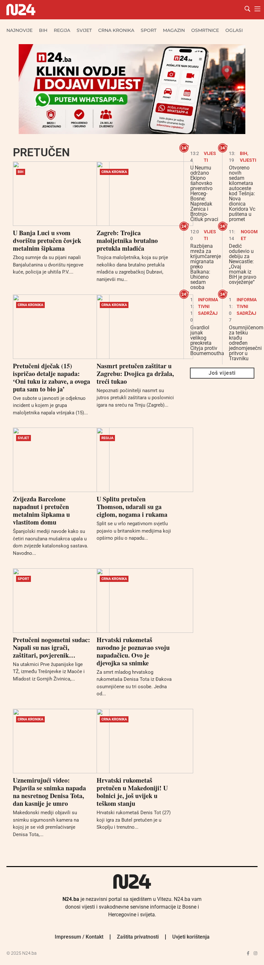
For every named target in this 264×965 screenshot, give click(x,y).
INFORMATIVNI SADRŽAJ (208, 306)
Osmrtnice (205, 30)
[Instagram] (255, 953)
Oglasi (234, 30)
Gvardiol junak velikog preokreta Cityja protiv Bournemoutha (207, 340)
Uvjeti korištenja (191, 937)
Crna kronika (116, 30)
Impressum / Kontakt (79, 937)
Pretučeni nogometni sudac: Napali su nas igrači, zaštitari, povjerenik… (51, 647)
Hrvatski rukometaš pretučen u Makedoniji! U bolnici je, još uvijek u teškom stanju (132, 792)
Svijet (84, 30)
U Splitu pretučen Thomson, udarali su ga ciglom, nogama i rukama (132, 506)
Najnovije (19, 30)
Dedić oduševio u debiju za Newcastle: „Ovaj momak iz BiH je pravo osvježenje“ (242, 264)
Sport (148, 30)
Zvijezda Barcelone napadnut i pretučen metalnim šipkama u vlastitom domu (41, 510)
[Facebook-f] (248, 953)
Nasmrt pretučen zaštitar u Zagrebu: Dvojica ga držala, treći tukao (135, 373)
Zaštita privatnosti (138, 937)
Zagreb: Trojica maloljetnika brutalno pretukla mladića (127, 240)
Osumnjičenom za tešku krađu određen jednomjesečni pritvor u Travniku (246, 343)
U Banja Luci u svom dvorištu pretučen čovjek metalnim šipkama (47, 240)
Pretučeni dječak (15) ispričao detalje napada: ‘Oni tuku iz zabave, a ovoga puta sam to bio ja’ (51, 377)
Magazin (174, 30)
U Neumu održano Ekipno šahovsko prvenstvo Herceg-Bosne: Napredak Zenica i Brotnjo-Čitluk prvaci (204, 193)
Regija (62, 30)
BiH (43, 30)
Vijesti (248, 160)
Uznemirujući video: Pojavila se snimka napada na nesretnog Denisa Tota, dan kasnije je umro (49, 792)
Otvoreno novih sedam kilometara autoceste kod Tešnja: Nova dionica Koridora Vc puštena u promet (242, 193)
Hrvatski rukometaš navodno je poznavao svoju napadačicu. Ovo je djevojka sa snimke (133, 651)
